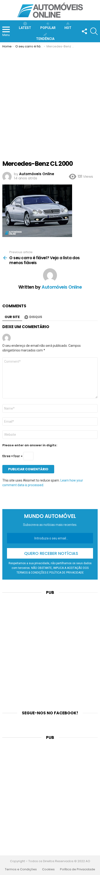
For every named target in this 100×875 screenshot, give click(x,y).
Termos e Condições (21, 869)
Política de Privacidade (77, 869)
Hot (67, 28)
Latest (25, 28)
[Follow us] (84, 31)
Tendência (45, 39)
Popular (48, 28)
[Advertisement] (50, 101)
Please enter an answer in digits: (29, 445)
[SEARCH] (94, 31)
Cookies (48, 869)
